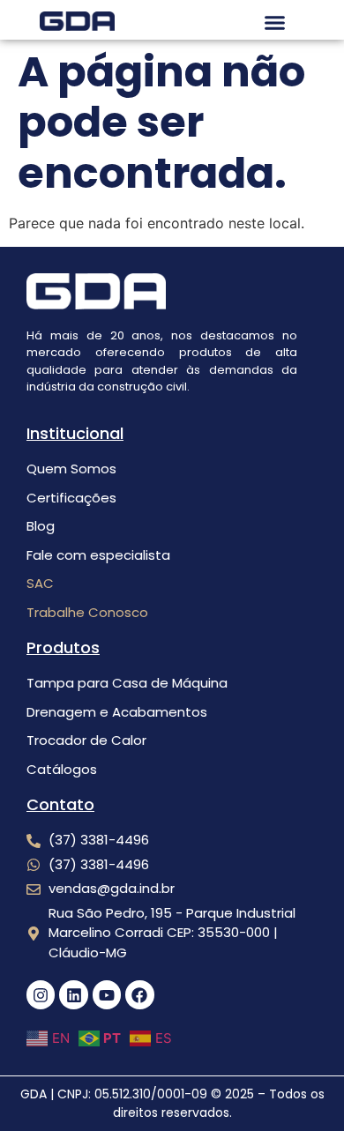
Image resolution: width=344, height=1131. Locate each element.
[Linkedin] (73, 994)
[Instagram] (40, 994)
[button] (275, 23)
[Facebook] (139, 994)
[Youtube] (107, 994)
